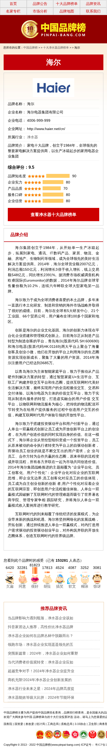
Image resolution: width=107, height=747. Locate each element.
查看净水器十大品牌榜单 (53, 214)
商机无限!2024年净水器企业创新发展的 (40, 680)
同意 (22, 586)
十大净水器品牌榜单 (56, 47)
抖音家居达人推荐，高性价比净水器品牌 (40, 627)
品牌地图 (66, 11)
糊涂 (84, 586)
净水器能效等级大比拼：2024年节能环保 (41, 697)
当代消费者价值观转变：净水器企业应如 (40, 662)
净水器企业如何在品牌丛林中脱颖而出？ (40, 636)
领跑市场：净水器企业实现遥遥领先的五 (40, 644)
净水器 (32, 137)
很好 (34, 586)
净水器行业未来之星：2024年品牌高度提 (41, 689)
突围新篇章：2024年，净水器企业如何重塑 (43, 653)
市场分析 (40, 11)
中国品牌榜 (30, 47)
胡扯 (47, 586)
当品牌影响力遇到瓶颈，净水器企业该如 (40, 618)
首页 (13, 4)
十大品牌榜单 (67, 4)
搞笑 (59, 586)
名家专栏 (13, 11)
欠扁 (10, 586)
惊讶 (97, 586)
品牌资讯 (93, 4)
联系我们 (93, 11)
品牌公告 (40, 4)
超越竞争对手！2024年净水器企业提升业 (41, 671)
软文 (72, 586)
